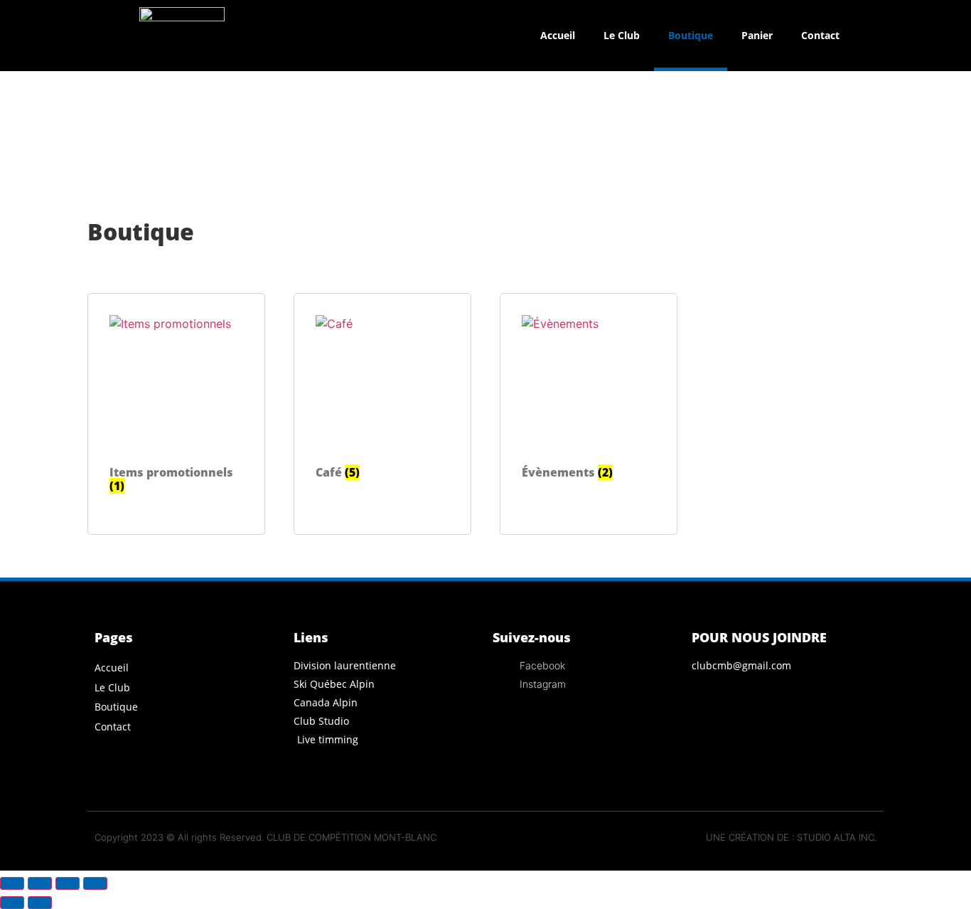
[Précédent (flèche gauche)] (12, 902)
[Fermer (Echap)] (95, 883)
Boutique (690, 35)
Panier (757, 35)
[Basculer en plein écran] (40, 883)
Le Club (621, 35)
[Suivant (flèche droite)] (40, 902)
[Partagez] (67, 883)
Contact (820, 35)
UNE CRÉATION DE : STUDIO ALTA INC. (791, 837)
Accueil (557, 35)
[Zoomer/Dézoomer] (12, 883)
